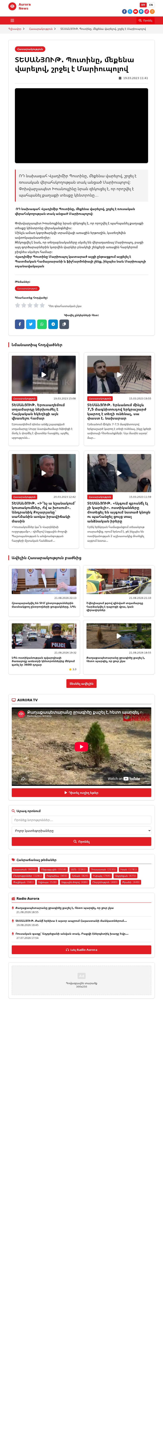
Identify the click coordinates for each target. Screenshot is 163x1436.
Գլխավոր (14, 29)
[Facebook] (124, 11)
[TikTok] (146, 11)
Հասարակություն (40, 29)
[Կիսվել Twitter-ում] (31, 324)
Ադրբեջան (125, 875)
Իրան (128, 869)
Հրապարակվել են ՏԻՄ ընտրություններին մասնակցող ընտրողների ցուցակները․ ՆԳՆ (44, 604)
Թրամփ (131, 882)
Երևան (80, 875)
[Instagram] (152, 11)
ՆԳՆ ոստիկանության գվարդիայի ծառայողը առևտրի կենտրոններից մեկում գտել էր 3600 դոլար (43, 661)
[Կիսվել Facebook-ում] (19, 324)
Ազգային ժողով (74, 882)
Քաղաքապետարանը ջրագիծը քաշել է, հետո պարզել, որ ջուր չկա (115, 659)
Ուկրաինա (57, 875)
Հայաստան (24, 869)
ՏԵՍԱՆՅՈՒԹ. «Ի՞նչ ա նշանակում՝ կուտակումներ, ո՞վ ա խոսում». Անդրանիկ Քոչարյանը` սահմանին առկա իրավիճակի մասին (44, 512)
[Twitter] (130, 11)
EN (151, 5)
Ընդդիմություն (104, 882)
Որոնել (84, 841)
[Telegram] (141, 11)
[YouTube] (135, 11)
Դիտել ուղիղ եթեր (83, 792)
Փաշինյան (23, 882)
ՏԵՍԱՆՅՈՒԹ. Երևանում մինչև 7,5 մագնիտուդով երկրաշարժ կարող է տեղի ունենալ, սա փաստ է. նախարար (116, 411)
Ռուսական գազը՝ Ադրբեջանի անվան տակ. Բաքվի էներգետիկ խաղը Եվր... (72, 933)
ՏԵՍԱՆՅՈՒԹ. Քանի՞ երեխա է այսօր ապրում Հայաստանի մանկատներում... (71, 921)
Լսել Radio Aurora (83, 950)
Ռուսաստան (103, 869)
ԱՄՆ (78, 869)
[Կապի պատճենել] (64, 324)
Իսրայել (101, 875)
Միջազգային (53, 869)
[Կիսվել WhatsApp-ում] (42, 324)
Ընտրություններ (27, 875)
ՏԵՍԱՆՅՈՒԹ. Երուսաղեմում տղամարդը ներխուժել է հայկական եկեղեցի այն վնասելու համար (38, 411)
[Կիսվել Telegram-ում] (53, 324)
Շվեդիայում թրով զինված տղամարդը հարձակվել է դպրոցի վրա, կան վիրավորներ (114, 606)
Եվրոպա (47, 882)
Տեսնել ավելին (81, 683)
